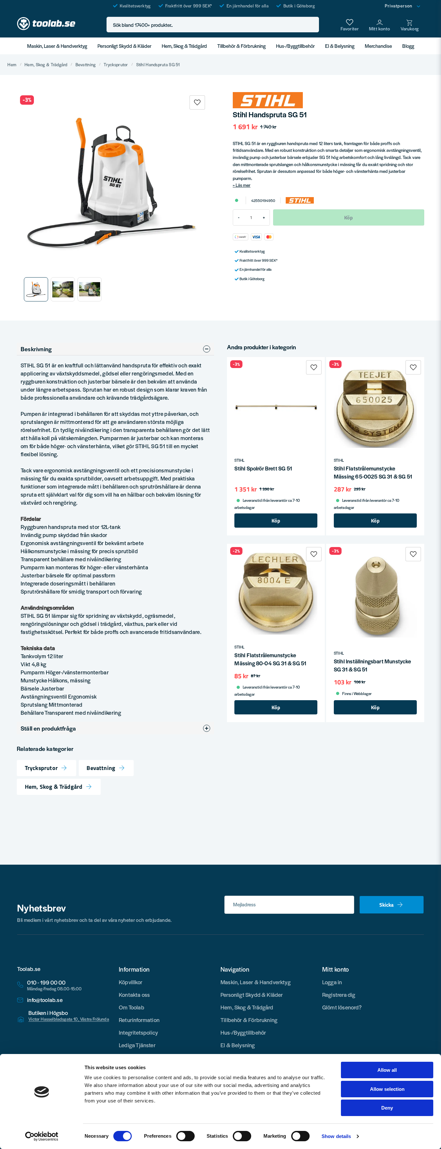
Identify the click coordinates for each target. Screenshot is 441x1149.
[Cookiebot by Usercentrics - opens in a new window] (42, 1136)
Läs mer (243, 185)
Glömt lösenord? (342, 1007)
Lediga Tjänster (137, 1045)
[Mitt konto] (379, 24)
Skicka (386, 905)
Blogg (408, 45)
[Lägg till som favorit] (349, 24)
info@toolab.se (45, 1000)
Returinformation (139, 1020)
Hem (11, 64)
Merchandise (378, 45)
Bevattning (86, 64)
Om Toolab (131, 1007)
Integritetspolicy (138, 1032)
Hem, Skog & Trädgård (184, 45)
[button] (312, 25)
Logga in (332, 982)
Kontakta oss (134, 994)
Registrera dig (338, 994)
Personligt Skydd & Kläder (124, 45)
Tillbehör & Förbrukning (241, 45)
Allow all (387, 1070)
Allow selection (387, 1089)
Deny (387, 1108)
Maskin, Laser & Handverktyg (57, 45)
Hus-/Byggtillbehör (295, 45)
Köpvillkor (130, 982)
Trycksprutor (116, 64)
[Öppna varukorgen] (409, 24)
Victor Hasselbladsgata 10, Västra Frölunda (68, 1019)
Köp (276, 520)
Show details (336, 1136)
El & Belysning (339, 45)
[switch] (185, 1136)
